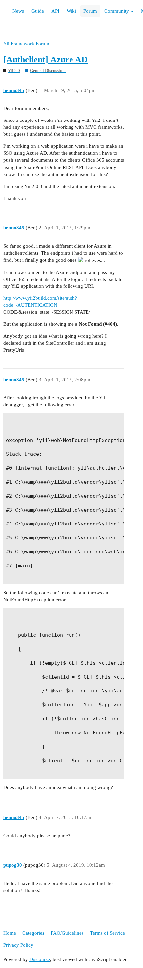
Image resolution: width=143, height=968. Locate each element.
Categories (33, 933)
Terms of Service (107, 933)
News (18, 11)
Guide (37, 11)
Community (117, 11)
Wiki (71, 11)
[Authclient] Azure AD (45, 59)
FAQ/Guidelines (67, 933)
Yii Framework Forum (26, 43)
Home (9, 933)
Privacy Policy (18, 945)
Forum (90, 11)
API (55, 11)
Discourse (39, 959)
